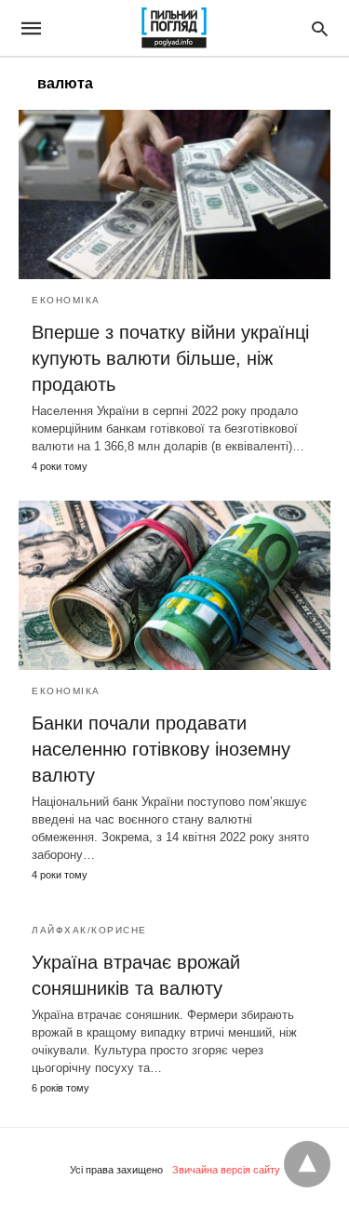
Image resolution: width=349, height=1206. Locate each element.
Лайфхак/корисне (89, 930)
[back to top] (307, 1164)
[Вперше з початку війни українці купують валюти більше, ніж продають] (174, 194)
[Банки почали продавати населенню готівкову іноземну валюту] (174, 585)
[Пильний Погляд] (173, 27)
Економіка (66, 300)
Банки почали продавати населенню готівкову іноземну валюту (161, 749)
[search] (319, 28)
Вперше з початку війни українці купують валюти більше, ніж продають (170, 358)
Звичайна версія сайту (226, 1169)
